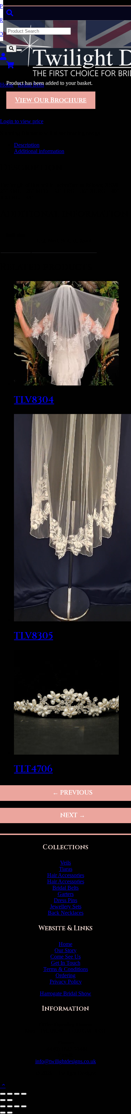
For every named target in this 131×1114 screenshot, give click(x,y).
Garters (66, 894)
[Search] (11, 48)
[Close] (19, 50)
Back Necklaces (65, 913)
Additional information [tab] (39, 151)
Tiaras (65, 869)
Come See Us (65, 957)
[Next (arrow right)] (10, 1100)
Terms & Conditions (65, 969)
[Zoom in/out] (3, 1094)
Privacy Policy (66, 982)
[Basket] (10, 65)
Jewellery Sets (65, 906)
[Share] (17, 1094)
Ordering (65, 975)
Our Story (65, 950)
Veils (65, 863)
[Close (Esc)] (24, 1094)
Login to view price (21, 121)
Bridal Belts (65, 888)
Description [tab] (26, 145)
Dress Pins (65, 900)
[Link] (3, 57)
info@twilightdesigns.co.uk (65, 1061)
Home (65, 944)
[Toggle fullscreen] (10, 1094)
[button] (9, 13)
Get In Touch (65, 963)
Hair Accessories (65, 875)
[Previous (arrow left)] (3, 1100)
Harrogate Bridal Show (65, 993)
